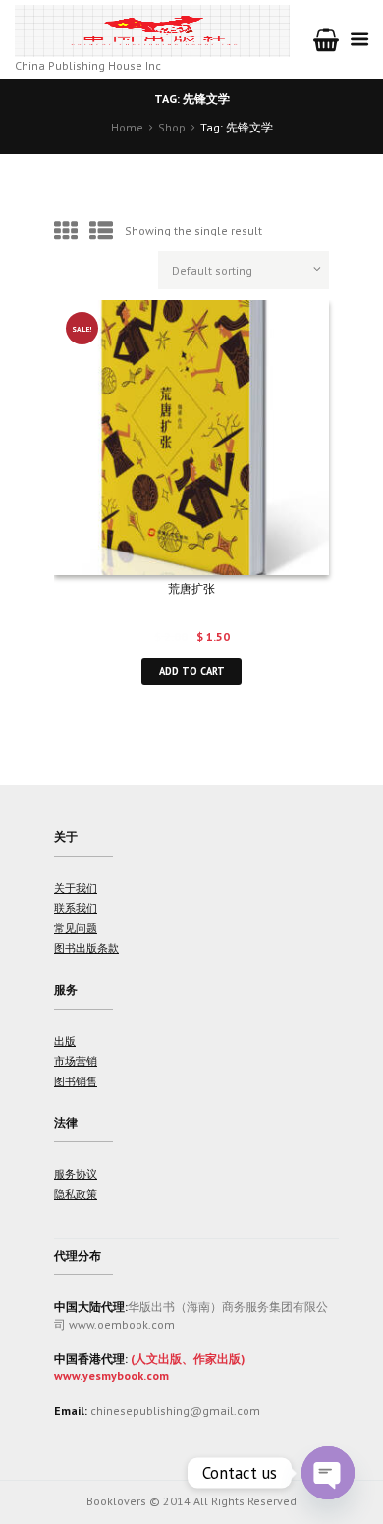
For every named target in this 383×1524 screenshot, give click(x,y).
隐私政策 (75, 1194)
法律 (66, 1122)
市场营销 (75, 1061)
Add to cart (192, 671)
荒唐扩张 (191, 588)
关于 (66, 836)
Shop (172, 127)
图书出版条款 (86, 948)
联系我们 (75, 908)
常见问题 (75, 928)
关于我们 (75, 888)
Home (127, 127)
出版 (65, 1041)
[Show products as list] (101, 231)
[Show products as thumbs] (66, 231)
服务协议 (75, 1174)
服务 (66, 989)
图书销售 (75, 1081)
